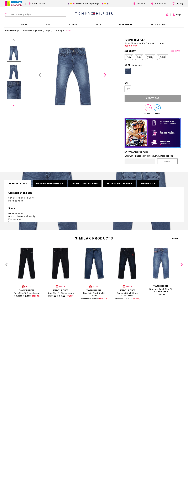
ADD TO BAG (152, 98)
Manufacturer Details (49, 183)
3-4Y (139, 57)
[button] (128, 71)
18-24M (162, 57)
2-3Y (129, 57)
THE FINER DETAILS (17, 183)
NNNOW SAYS (148, 183)
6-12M (150, 57)
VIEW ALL (176, 238)
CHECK (167, 161)
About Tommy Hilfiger (85, 183)
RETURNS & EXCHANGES (119, 183)
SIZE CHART (175, 51)
